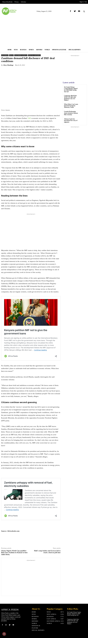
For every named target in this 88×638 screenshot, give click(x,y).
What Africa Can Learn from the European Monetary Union (71, 105)
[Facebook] (70, 11)
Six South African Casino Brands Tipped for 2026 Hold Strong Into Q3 (70, 89)
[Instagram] (6, 624)
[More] (43, 70)
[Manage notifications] (4, 634)
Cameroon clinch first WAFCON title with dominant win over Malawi (70, 98)
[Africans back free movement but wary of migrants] (83, 121)
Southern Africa (21, 55)
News (11, 55)
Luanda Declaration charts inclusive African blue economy (71, 113)
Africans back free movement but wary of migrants (70, 120)
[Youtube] (79, 11)
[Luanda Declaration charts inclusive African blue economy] (83, 113)
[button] (84, 11)
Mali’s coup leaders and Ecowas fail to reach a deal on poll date (47, 552)
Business (5, 55)
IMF (29, 118)
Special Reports (34, 55)
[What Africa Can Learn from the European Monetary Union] (83, 106)
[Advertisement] (44, 31)
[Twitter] (74, 11)
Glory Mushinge (8, 65)
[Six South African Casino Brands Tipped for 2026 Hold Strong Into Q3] (83, 89)
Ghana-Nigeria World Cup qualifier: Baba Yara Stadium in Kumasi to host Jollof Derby (14, 552)
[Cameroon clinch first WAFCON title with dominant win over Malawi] (83, 98)
